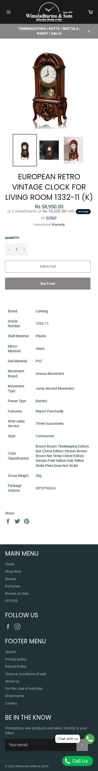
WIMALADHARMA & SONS (31, 766)
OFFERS (11, 601)
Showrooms (14, 696)
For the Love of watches (23, 689)
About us (12, 681)
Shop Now (13, 571)
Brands (10, 579)
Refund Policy (15, 666)
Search (10, 652)
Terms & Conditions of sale (25, 674)
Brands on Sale (16, 593)
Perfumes (12, 586)
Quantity (12, 238)
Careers (11, 703)
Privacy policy (15, 659)
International (42, 224)
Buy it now (47, 283)
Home (9, 564)
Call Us (79, 761)
